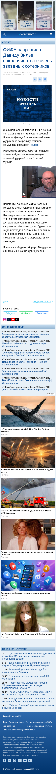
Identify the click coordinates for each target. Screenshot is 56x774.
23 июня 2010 (43, 359)
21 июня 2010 (43, 332)
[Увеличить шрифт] (40, 79)
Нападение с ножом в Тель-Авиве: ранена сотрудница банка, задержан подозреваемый (28, 699)
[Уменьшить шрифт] (35, 79)
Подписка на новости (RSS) (39, 722)
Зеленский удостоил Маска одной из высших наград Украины (24, 670)
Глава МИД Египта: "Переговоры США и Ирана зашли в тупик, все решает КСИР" (27, 693)
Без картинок (9, 726)
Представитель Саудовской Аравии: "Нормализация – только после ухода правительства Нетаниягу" (24, 685)
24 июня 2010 (43, 350)
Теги (5, 722)
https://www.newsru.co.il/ (15, 332)
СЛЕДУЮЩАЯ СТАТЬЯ (42, 302)
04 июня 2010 (43, 368)
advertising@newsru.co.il (23, 730)
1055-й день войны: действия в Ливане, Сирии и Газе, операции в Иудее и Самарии (26, 664)
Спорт (6, 42)
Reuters (33, 144)
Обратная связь (16, 722)
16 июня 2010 (43, 341)
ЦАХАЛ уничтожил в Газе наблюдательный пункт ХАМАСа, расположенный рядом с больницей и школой (28, 656)
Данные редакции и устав (39, 726)
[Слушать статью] (48, 79)
